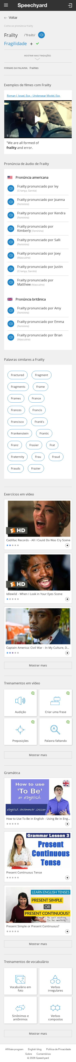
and (20, 147)
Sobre (28, 1054)
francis (37, 410)
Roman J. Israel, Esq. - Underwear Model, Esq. (33, 95)
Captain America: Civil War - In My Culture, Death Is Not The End (38, 648)
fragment (41, 375)
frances (16, 410)
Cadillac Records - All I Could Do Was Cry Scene (38, 540)
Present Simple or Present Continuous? (32, 926)
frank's (39, 422)
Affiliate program (14, 1049)
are (15, 143)
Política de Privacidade (58, 1049)
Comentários (43, 1054)
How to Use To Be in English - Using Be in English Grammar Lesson (38, 819)
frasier (34, 445)
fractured (17, 375)
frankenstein (20, 433)
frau (38, 457)
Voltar (13, 17)
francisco (17, 422)
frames (16, 398)
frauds (15, 468)
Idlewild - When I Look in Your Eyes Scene (34, 594)
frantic (44, 433)
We (10, 143)
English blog (35, 1049)
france (36, 398)
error (28, 147)
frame (40, 387)
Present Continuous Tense (24, 872)
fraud (56, 457)
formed (29, 143)
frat (52, 445)
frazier (36, 468)
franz (14, 445)
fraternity (17, 457)
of (37, 143)
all (21, 143)
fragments (18, 387)
